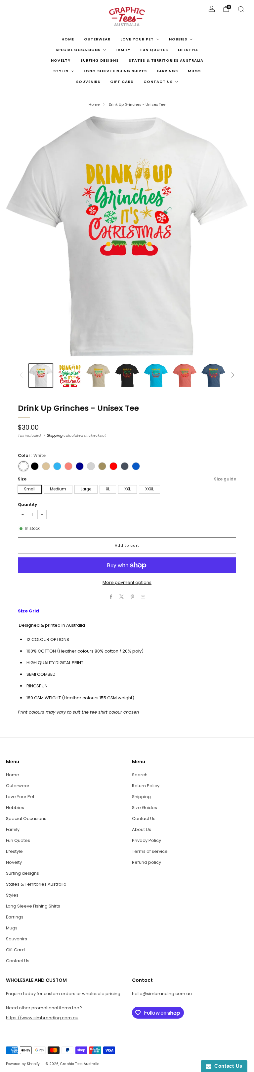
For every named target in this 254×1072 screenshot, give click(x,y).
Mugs (194, 71)
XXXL (149, 489)
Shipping (55, 435)
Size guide (225, 479)
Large (86, 489)
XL (108, 489)
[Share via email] (143, 597)
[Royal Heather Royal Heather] (136, 466)
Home (68, 39)
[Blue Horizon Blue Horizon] (57, 466)
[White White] (23, 466)
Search (140, 775)
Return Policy (145, 786)
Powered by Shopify (23, 1063)
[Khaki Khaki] (102, 466)
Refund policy (146, 862)
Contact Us (158, 81)
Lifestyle (188, 49)
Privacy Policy (146, 840)
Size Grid (28, 611)
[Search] (240, 9)
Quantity (27, 504)
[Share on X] (121, 597)
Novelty (60, 60)
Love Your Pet (137, 39)
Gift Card (122, 81)
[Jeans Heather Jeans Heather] (124, 466)
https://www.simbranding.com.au (42, 1018)
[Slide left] (21, 375)
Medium (58, 489)
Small (29, 489)
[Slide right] (233, 375)
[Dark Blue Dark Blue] (79, 466)
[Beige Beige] (46, 466)
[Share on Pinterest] (132, 597)
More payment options (127, 582)
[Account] (211, 9)
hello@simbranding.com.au (162, 993)
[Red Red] (113, 466)
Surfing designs (99, 60)
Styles (60, 71)
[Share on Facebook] (111, 597)
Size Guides (144, 807)
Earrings (167, 71)
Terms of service (150, 851)
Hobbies (178, 39)
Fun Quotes (154, 49)
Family (122, 49)
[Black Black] (34, 466)
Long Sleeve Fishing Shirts (115, 71)
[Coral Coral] (68, 466)
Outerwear (97, 39)
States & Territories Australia (166, 60)
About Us (141, 829)
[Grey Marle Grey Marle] (91, 466)
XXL (127, 489)
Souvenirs (88, 81)
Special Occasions (78, 49)
